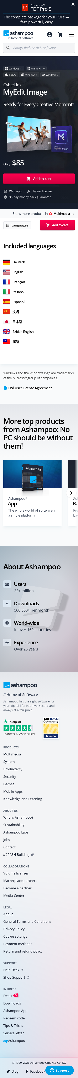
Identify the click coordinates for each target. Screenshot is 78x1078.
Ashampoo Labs (15, 832)
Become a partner (17, 888)
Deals (10, 995)
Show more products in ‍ (41, 213)
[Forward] (71, 493)
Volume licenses (16, 873)
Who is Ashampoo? (18, 817)
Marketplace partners (20, 880)
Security (9, 776)
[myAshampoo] (50, 35)
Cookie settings (15, 936)
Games (8, 784)
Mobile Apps (13, 791)
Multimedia (12, 754)
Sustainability (13, 825)
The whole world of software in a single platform (32, 513)
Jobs (6, 839)
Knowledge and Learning (22, 799)
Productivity (12, 769)
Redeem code (14, 1018)
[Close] (73, 4)
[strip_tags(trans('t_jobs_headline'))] (51, 728)
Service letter (13, 1033)
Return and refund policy (22, 951)
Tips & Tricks (13, 1025)
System (9, 761)
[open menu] (71, 35)
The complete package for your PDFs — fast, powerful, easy (36, 19)
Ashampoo (14, 1040)
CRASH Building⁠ (16, 854)
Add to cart (42, 178)
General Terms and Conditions (27, 921)
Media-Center (14, 895)
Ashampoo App (15, 1010)
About (8, 914)
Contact (9, 847)
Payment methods (17, 944)
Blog (15, 1071)
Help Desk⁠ (11, 970)
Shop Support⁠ (14, 977)
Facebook (37, 1071)
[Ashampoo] (20, 685)
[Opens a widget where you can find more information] (59, 1071)
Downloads (12, 1003)
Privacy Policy (14, 929)
